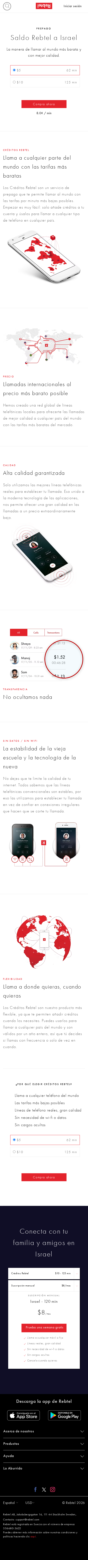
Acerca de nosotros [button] (18, 1431)
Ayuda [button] (8, 1456)
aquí (33, 1536)
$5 (46, 70)
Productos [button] (11, 1444)
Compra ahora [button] (44, 104)
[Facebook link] (36, 1489)
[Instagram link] (51, 1489)
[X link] (44, 1489)
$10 (46, 82)
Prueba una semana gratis (44, 1327)
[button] (9, 1503)
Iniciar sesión (73, 6)
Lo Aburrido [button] (13, 1468)
